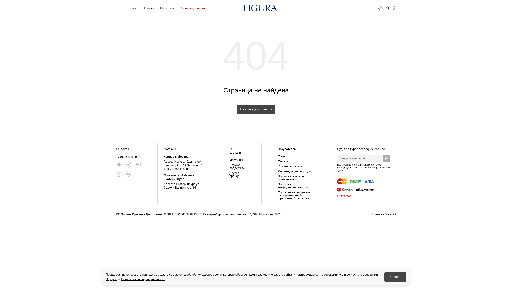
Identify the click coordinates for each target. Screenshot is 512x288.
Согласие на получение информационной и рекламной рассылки (294, 195)
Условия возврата (290, 166)
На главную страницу (256, 109)
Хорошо (395, 277)
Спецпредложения (192, 8)
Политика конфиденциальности (293, 186)
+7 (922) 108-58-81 (128, 157)
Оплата (283, 161)
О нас (282, 156)
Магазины (167, 8)
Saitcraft (390, 214)
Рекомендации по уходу (294, 171)
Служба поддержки (236, 166)
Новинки (148, 8)
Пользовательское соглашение (291, 178)
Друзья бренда (234, 174)
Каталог (131, 8)
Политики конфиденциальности (143, 279)
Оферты (111, 279)
